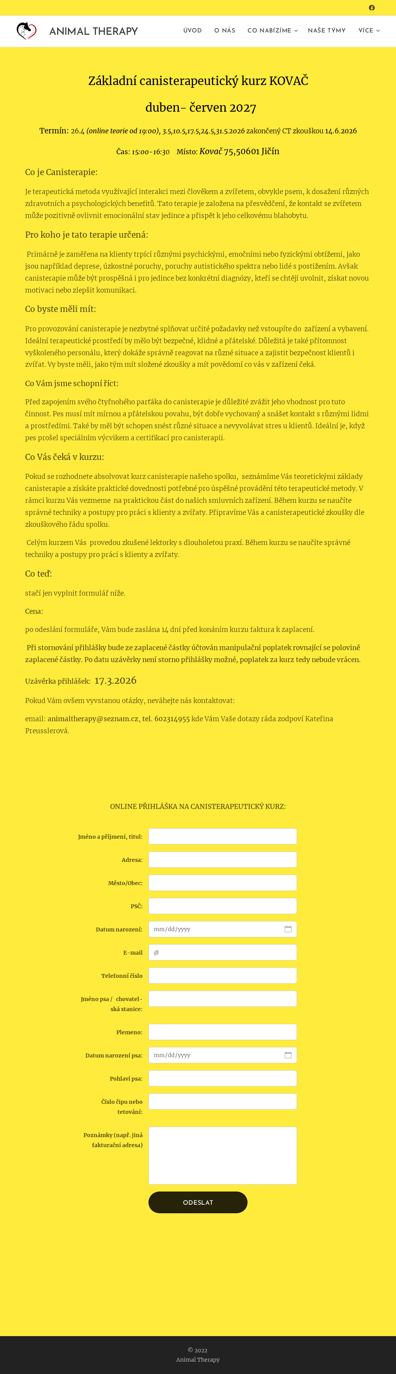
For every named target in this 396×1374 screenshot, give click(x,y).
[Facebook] (372, 7)
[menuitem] (194, 31)
